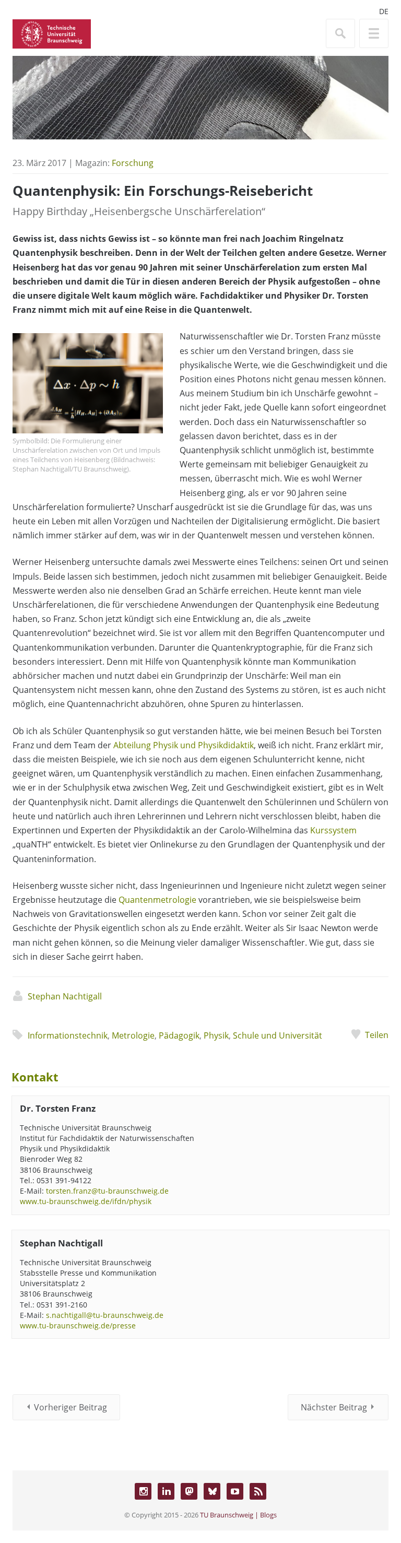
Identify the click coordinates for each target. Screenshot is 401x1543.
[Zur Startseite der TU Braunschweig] (52, 33)
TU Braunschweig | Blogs (238, 1515)
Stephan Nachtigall (65, 996)
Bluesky (212, 1491)
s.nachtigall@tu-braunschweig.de (104, 1315)
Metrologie (133, 1035)
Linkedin (166, 1491)
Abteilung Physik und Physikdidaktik (183, 745)
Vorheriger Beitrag (70, 1407)
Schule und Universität (277, 1035)
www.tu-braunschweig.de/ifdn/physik (85, 1201)
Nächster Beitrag (334, 1407)
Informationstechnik (68, 1035)
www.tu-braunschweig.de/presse (78, 1325)
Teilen (376, 1035)
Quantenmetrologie (157, 899)
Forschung (133, 163)
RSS (258, 1491)
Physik (216, 1035)
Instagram (143, 1491)
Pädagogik (179, 1035)
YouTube (235, 1491)
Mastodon (189, 1491)
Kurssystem (333, 830)
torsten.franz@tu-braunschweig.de (107, 1191)
